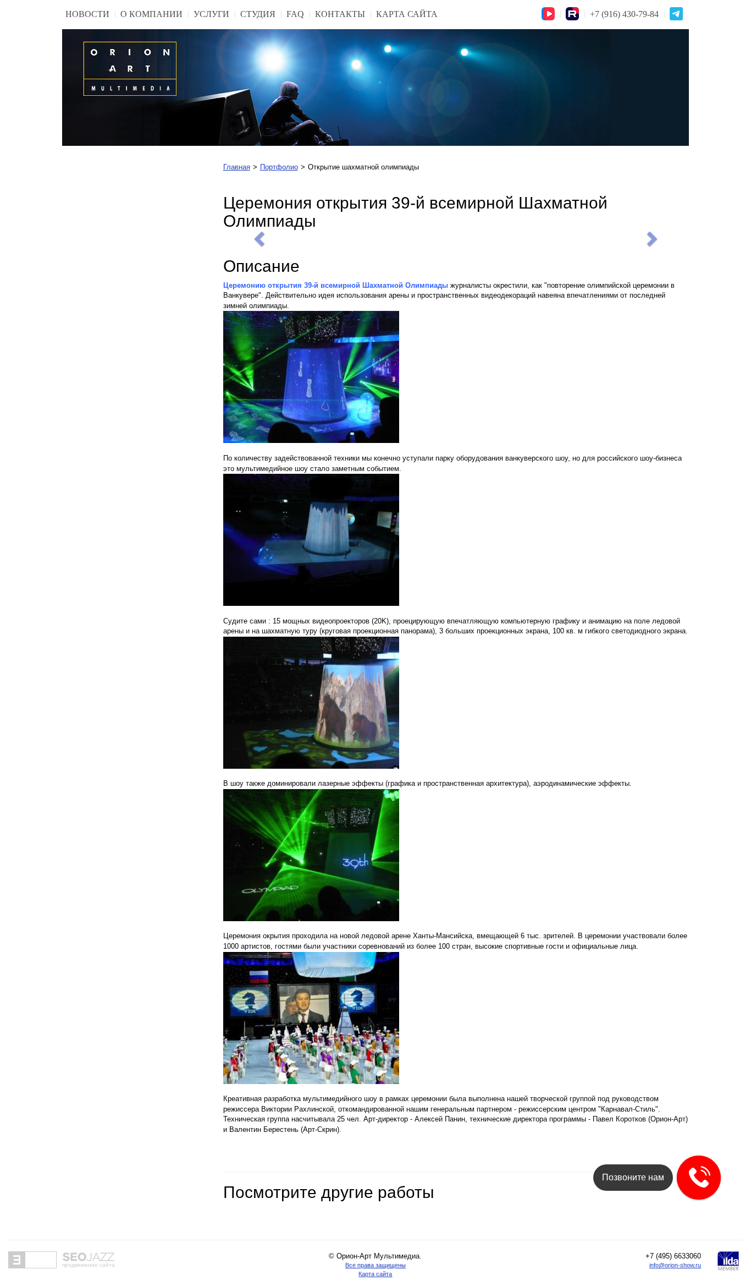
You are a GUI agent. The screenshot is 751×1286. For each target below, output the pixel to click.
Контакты (340, 14)
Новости (87, 14)
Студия (257, 14)
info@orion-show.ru (675, 1265)
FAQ (295, 14)
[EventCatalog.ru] (32, 1259)
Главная (236, 167)
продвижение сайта (88, 1265)
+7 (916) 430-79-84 (624, 14)
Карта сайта (407, 14)
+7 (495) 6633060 (673, 1256)
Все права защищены (375, 1265)
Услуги (211, 14)
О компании (151, 14)
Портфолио (279, 167)
